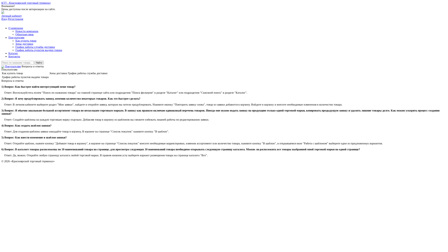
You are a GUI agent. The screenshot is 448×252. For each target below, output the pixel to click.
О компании (15, 28)
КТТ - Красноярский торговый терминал (26, 2)
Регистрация (15, 19)
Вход (4, 19)
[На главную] (2, 66)
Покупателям (16, 37)
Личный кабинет (11, 15)
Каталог (13, 53)
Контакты (14, 56)
